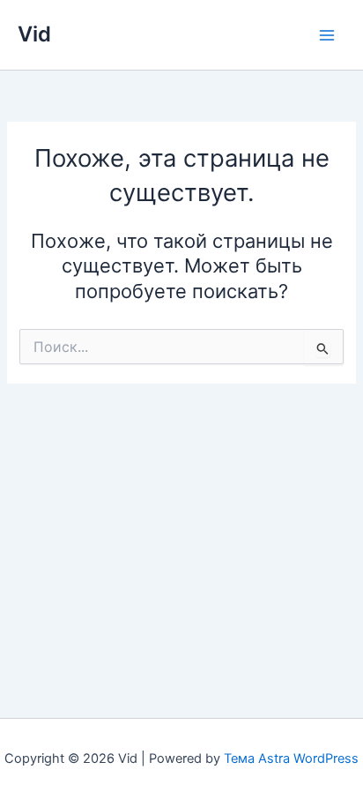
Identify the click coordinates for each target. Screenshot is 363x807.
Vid (34, 34)
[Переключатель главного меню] (326, 35)
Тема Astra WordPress (291, 758)
